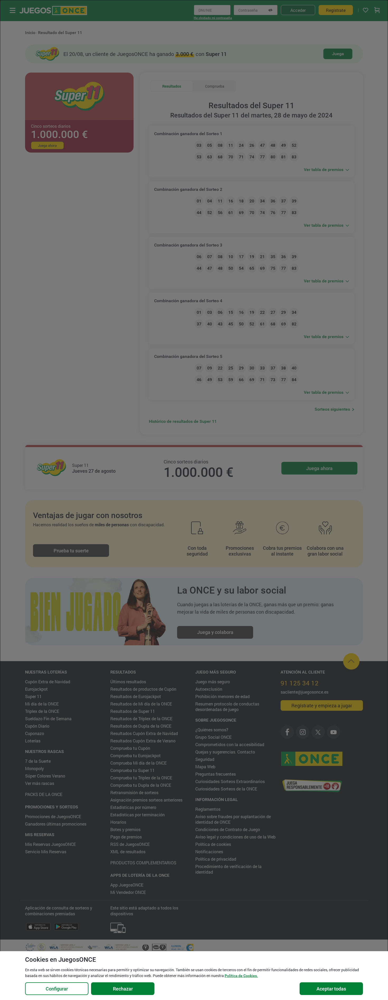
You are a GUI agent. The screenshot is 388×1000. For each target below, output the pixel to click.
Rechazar (123, 989)
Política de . (241, 976)
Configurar (57, 989)
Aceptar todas (331, 989)
